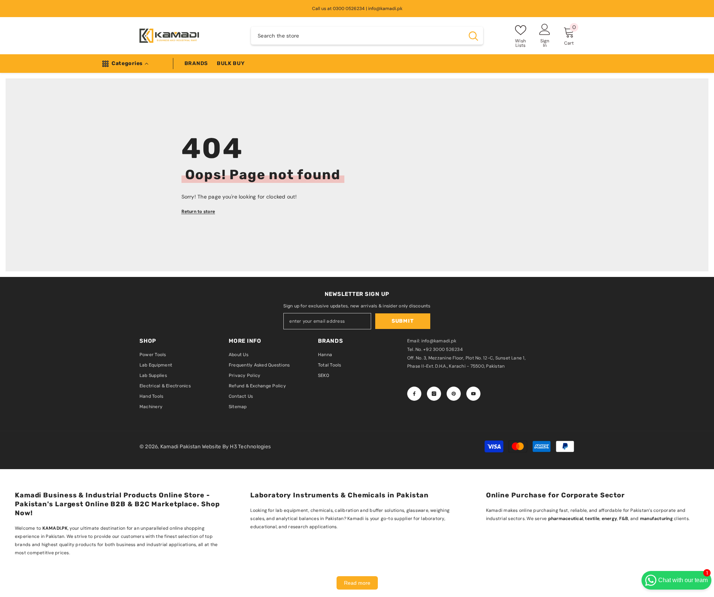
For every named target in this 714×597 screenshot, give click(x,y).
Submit (403, 321)
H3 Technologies (250, 446)
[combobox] (357, 36)
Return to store (198, 211)
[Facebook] (414, 394)
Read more (357, 583)
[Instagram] (434, 394)
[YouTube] (473, 394)
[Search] (367, 36)
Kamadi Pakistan (181, 446)
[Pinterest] (454, 394)
